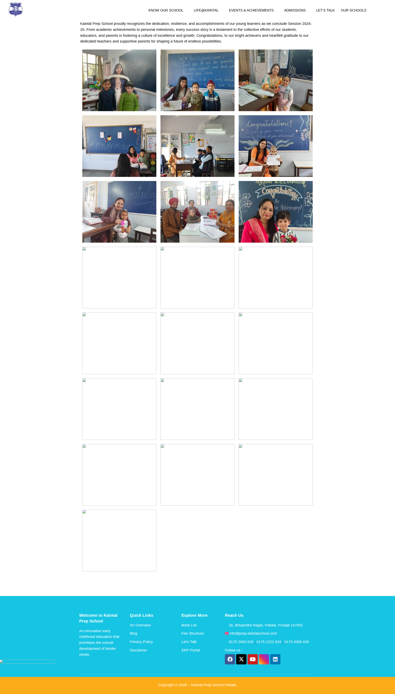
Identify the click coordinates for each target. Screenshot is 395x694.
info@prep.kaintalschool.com (253, 633)
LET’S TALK (325, 10)
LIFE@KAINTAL (206, 10)
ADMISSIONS (295, 10)
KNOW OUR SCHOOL (166, 10)
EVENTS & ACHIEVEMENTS (251, 10)
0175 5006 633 (296, 642)
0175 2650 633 (241, 642)
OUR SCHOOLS (353, 10)
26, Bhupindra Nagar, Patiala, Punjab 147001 (266, 625)
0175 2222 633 (269, 642)
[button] (379, 10)
